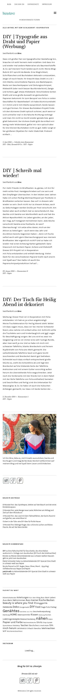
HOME (13, 614)
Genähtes (11, 611)
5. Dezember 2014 (9, 397)
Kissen (34, 614)
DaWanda (7, 607)
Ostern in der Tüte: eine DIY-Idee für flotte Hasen (22, 521)
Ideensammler (23, 615)
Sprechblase (7, 625)
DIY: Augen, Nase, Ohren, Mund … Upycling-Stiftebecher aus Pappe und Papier (26, 567)
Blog (9, 4)
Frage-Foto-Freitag (48, 607)
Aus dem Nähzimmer (14, 600)
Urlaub (30, 628)
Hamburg (6, 615)
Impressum (47, 4)
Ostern (50, 619)
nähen (42, 618)
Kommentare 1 (23, 397)
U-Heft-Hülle (44, 625)
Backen (50, 600)
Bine (19, 53)
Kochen (48, 615)
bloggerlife (41, 603)
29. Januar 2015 (9, 271)
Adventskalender (9, 598)
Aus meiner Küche (36, 600)
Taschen (24, 625)
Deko (16, 606)
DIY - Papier (28, 144)
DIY (4, 551)
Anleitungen (23, 597)
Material (23, 619)
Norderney (31, 619)
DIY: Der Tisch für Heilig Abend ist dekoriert (29, 302)
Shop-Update (47, 622)
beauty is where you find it (19, 603)
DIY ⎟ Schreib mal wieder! (22, 173)
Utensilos (37, 628)
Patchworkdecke (29, 622)
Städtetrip (16, 625)
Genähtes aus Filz (26, 611)
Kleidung (42, 615)
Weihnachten (48, 628)
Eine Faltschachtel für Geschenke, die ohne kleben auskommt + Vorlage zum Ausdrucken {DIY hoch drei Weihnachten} (29, 552)
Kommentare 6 (22, 271)
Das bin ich (19, 4)
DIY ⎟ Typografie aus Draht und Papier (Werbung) (25, 41)
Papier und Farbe (13, 622)
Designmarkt (24, 607)
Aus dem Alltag (34, 598)
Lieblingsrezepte (11, 619)
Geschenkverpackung (41, 611)
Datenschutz (33, 4)
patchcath (7, 571)
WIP (4, 631)
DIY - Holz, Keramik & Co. (12, 144)
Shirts (39, 622)
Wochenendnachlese (14, 631)
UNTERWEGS (22, 628)
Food (37, 607)
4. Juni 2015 (7, 142)
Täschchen (34, 625)
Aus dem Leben (48, 597)
